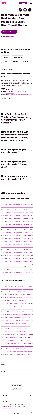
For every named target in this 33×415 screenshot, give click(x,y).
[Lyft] (3, 3)
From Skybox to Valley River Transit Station (13, 300)
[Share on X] (20, 10)
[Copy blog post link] (30, 10)
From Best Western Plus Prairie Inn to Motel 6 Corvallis (16, 250)
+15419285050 (10, 93)
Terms (4, 404)
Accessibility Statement (19, 404)
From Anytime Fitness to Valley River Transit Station (16, 294)
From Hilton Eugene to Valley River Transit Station (15, 326)
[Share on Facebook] (25, 10)
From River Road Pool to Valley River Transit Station (15, 317)
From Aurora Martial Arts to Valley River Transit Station (16, 351)
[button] (30, 3)
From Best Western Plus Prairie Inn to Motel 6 (14, 210)
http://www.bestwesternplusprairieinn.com (19, 94)
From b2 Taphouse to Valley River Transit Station (15, 329)
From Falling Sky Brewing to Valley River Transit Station (17, 286)
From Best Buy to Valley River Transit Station (13, 323)
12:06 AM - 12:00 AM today (9, 90)
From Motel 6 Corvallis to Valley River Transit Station (16, 337)
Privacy (10, 404)
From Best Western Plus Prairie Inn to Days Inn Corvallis (17, 272)
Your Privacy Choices (8, 406)
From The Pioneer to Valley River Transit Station (14, 332)
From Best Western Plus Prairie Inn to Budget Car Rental (17, 224)
